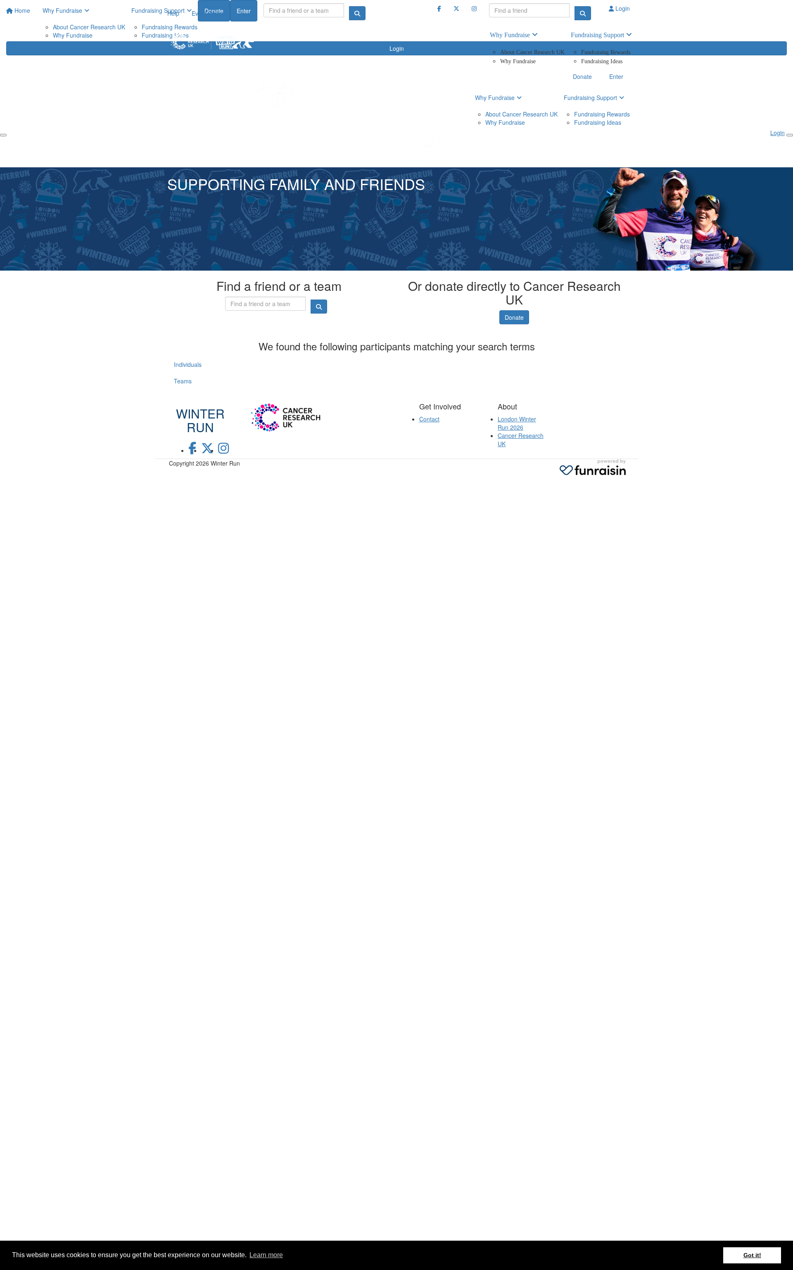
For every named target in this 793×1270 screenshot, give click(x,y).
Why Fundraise (510, 34)
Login (622, 8)
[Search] (583, 13)
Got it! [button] (752, 1255)
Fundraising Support (597, 34)
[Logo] (212, 41)
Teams (183, 381)
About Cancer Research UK (532, 52)
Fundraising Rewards (605, 52)
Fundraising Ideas (601, 61)
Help (173, 13)
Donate (514, 317)
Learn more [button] (266, 1254)
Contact (429, 419)
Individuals (188, 364)
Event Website (210, 13)
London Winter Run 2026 (517, 423)
